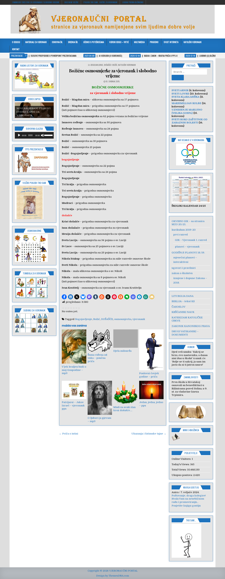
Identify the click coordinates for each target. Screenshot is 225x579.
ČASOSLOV (178, 306)
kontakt (16, 49)
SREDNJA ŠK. (73, 42)
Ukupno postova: (182, 475)
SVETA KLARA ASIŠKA (185, 96)
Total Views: (179, 469)
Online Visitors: (182, 458)
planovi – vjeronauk (187, 246)
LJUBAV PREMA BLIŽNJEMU (132, 2)
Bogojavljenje (70, 178)
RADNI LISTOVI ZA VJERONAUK (34, 65)
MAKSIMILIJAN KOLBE (186, 103)
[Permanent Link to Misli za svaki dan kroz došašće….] (125, 392)
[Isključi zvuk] (42, 135)
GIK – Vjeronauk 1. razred (191, 240)
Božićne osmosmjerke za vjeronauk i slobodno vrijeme (113, 73)
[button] (64, 296)
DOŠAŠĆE (107, 319)
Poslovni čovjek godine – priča (149, 375)
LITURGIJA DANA (183, 296)
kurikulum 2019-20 (184, 229)
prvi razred (180, 234)
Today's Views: (181, 464)
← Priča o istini (68, 433)
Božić (65, 141)
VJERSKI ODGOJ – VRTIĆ (119, 42)
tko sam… (191, 523)
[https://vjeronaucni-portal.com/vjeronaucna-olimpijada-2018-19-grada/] (191, 154)
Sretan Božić (70, 134)
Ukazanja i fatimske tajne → (148, 433)
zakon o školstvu (182, 273)
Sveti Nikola (69, 264)
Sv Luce (67, 246)
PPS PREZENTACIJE (34, 149)
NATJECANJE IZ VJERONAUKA (191, 140)
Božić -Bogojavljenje (75, 153)
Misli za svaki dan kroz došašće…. (124, 409)
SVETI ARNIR (180, 90)
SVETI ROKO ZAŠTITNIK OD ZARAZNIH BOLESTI (189, 121)
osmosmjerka (122, 319)
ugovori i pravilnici (184, 267)
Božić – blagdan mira (75, 105)
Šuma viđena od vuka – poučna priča (97, 358)
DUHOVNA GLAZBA (34, 128)
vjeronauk (138, 319)
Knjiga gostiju (191, 487)
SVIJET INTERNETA (171, 42)
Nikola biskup (71, 258)
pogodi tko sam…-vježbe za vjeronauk (100, 2)
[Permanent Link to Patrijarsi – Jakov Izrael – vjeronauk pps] (74, 390)
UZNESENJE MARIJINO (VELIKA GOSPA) (187, 111)
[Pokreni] (19, 135)
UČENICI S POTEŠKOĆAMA (93, 42)
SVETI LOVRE (180, 93)
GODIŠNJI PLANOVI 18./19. (188, 252)
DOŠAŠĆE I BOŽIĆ (110, 64)
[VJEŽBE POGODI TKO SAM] (29, 218)
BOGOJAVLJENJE (97, 64)
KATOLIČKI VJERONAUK (192, 42)
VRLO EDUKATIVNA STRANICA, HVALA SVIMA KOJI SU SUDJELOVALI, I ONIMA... (191, 502)
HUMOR (191, 347)
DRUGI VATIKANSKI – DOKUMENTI (185, 333)
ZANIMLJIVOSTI (191, 377)
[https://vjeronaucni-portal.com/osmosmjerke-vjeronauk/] (31, 261)
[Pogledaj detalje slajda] (34, 78)
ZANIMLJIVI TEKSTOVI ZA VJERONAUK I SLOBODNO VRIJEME (35, 2)
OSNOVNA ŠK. (57, 42)
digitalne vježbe (71, 2)
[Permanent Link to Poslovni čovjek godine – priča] (151, 349)
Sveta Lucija (69, 240)
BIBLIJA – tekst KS (183, 301)
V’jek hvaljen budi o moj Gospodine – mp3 (74, 370)
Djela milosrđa (122, 350)
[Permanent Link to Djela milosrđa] (125, 338)
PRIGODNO (154, 42)
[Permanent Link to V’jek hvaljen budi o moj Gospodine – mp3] (74, 346)
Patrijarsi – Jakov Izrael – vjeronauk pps (73, 405)
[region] (34, 78)
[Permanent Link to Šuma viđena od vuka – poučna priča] (100, 340)
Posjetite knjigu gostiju (186, 508)
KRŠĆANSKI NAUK (183, 312)
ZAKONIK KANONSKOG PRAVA (191, 326)
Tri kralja (68, 184)
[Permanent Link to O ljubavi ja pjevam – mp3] (100, 398)
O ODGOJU (16, 42)
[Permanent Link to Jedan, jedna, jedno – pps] (151, 390)
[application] (34, 135)
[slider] (48, 135)
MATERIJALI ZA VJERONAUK (36, 42)
